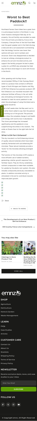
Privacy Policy (7, 363)
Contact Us (5, 344)
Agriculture (6, 304)
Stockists (5, 352)
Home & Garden (7, 312)
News (7, 11)
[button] (29, 3)
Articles (4, 334)
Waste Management (9, 315)
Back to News (19, 208)
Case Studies (6, 330)
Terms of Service (8, 360)
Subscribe (18, 389)
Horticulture (6, 308)
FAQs (3, 326)
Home (3, 11)
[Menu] (2, 3)
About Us (5, 348)
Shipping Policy (7, 356)
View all (18, 271)
